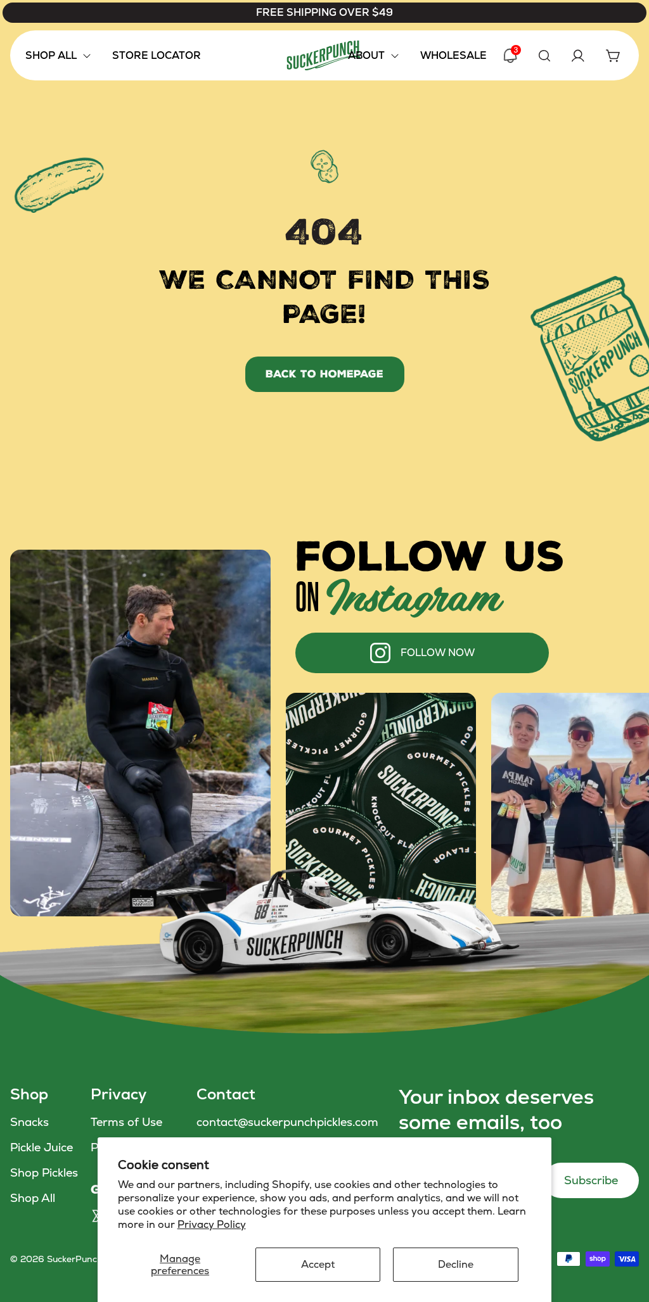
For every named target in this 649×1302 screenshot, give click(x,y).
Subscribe (591, 1180)
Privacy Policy (211, 1224)
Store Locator (156, 55)
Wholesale (453, 55)
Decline (455, 1264)
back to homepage (324, 374)
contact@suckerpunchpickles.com (287, 1122)
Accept (318, 1264)
